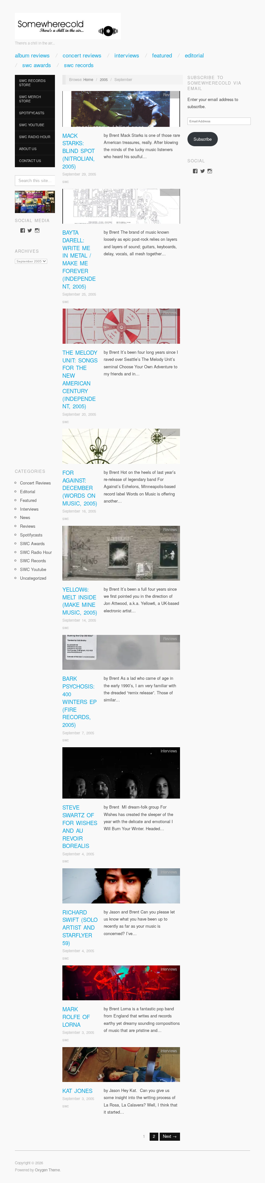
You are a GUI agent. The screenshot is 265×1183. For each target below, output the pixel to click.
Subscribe (203, 139)
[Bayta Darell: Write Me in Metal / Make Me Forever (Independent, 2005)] (121, 208)
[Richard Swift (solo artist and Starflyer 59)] (121, 887)
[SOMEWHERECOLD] (68, 24)
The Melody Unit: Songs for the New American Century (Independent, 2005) (80, 379)
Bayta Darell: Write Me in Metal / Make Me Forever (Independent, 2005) (79, 259)
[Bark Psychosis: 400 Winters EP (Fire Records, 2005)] (121, 654)
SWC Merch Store (30, 98)
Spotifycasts (31, 112)
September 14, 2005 (79, 620)
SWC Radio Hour (34, 136)
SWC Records (79, 64)
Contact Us (30, 160)
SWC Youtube (31, 124)
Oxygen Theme (47, 1169)
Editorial (194, 55)
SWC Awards (36, 64)
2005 (104, 79)
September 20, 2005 (79, 414)
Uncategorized (33, 578)
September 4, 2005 (78, 853)
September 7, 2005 (78, 732)
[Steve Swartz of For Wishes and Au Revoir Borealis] (121, 775)
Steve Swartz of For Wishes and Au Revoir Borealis (79, 826)
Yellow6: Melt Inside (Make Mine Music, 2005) (79, 600)
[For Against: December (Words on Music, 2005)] (121, 448)
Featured (162, 55)
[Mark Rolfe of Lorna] (121, 985)
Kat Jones (77, 1090)
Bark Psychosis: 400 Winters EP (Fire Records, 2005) (79, 701)
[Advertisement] (35, 364)
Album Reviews (32, 55)
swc (65, 181)
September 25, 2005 (79, 294)
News (25, 517)
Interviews (126, 55)
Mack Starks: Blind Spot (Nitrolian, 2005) (78, 150)
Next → (170, 1136)
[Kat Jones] (121, 1066)
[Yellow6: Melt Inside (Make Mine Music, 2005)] (121, 555)
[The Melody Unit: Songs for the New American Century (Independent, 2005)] (121, 328)
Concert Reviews (82, 55)
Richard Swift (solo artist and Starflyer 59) (80, 927)
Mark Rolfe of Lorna (76, 1016)
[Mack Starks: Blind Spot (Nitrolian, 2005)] (121, 110)
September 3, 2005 (78, 1032)
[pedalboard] (35, 201)
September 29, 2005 (79, 174)
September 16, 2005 (79, 511)
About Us (28, 148)
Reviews (27, 526)
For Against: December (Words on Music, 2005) (79, 487)
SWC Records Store (32, 82)
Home (88, 79)
